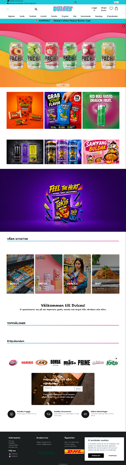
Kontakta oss (13, 447)
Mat (74, 16)
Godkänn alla (96, 455)
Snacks (54, 16)
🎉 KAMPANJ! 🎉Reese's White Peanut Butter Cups (63, 20)
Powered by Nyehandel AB (63, 464)
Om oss (11, 441)
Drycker (65, 16)
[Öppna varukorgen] (116, 8)
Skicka (78, 389)
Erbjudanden (112, 16)
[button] (75, 2)
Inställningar (113, 455)
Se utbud (15, 289)
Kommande (86, 16)
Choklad (32, 16)
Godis (22, 16)
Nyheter (11, 16)
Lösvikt (43, 16)
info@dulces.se (46, 444)
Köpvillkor (12, 443)
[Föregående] (58, 85)
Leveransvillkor (13, 445)
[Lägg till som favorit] (111, 8)
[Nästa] (67, 85)
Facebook (14, 453)
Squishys (98, 16)
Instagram (14, 456)
